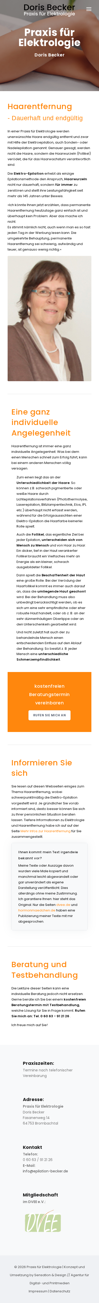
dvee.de (63, 904)
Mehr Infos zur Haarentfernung (46, 831)
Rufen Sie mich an (49, 715)
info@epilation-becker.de (45, 1171)
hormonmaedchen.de (36, 910)
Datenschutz (60, 1291)
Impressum (38, 1291)
